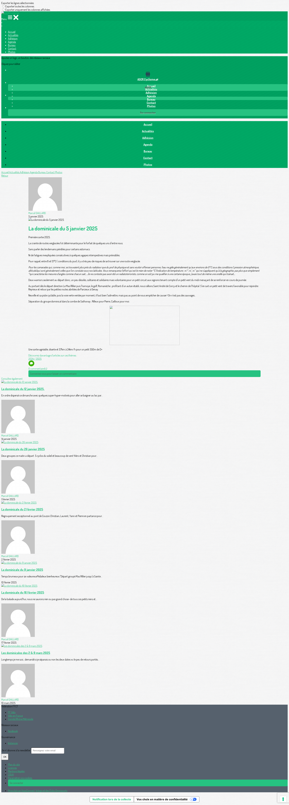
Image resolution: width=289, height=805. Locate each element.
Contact (12, 48)
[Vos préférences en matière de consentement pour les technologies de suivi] (283, 799)
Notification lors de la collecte (111, 799)
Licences (12, 768)
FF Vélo (12, 712)
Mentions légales (16, 771)
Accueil (11, 31)
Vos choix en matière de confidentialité (162, 799)
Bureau (12, 45)
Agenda (12, 41)
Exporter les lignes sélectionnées (17, 3)
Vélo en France (15, 715)
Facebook (13, 731)
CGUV (11, 774)
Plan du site (14, 764)
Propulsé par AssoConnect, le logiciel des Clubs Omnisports (37, 790)
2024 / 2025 (34, 358)
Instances (13, 743)
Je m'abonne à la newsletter (16, 750)
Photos (11, 52)
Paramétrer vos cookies (20, 778)
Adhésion (13, 38)
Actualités (13, 35)
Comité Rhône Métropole (20, 719)
